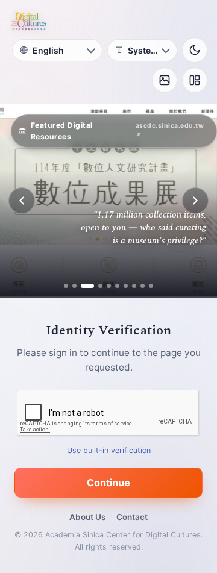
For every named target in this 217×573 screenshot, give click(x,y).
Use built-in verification (109, 450)
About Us (87, 517)
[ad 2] (74, 286)
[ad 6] (117, 286)
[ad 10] (151, 286)
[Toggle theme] (194, 50)
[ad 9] (142, 286)
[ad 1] (66, 286)
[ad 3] (83, 286)
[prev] (21, 200)
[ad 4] (95, 286)
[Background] (164, 80)
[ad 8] (134, 286)
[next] (195, 200)
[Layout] (194, 80)
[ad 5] (109, 286)
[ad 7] (126, 286)
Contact (132, 517)
